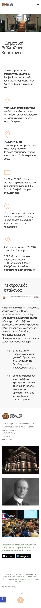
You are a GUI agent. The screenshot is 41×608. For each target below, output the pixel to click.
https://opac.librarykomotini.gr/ (18, 314)
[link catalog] (20, 299)
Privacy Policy (10, 586)
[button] (34, 4)
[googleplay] (23, 555)
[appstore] (8, 555)
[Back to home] (8, 4)
